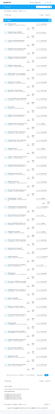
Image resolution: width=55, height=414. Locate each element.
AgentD (10, 41)
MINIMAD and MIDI (13, 356)
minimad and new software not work (17, 123)
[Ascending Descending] (39, 375)
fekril (10, 299)
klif (9, 266)
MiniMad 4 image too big (14, 65)
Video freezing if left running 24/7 (16, 331)
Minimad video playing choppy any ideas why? (20, 190)
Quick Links (8, 7)
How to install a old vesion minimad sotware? (19, 364)
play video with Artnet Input (15, 90)
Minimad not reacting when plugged (17, 57)
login (33, 2)
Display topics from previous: (13, 375)
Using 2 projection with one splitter (17, 215)
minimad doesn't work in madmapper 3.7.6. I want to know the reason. (26, 140)
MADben (43, 123)
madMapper (14, 11)
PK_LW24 (10, 50)
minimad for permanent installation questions (19, 265)
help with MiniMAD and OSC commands (18, 223)
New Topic (8, 15)
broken (10, 257)
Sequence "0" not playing (14, 82)
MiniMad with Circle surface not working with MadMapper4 (23, 115)
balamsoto (11, 349)
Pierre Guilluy (44, 24)
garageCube (7, 2)
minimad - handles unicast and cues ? (17, 156)
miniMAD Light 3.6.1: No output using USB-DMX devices (22, 289)
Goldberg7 (11, 58)
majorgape (11, 315)
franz (43, 215)
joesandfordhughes (12, 199)
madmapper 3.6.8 (12, 148)
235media (11, 108)
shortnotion (11, 133)
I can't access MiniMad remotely (16, 40)
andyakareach (11, 99)
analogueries (44, 273)
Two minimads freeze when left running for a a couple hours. (23, 314)
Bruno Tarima (11, 357)
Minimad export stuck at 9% (15, 173)
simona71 (10, 216)
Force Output (11, 107)
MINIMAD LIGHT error (13, 181)
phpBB (33, 408)
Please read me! (12, 24)
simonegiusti (11, 224)
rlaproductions (11, 282)
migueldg (10, 232)
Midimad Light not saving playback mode (18, 73)
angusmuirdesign (12, 182)
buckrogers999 (11, 241)
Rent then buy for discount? (15, 248)
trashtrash (11, 124)
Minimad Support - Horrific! (15, 198)
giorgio (10, 340)
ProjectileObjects (12, 207)
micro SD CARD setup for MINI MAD (17, 98)
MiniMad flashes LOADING (15, 32)
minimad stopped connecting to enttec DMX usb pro (21, 165)
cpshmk (10, 141)
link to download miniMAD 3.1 (15, 348)
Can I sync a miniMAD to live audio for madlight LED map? (23, 281)
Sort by (27, 375)
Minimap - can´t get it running (15, 306)
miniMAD (20, 11)
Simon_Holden (11, 75)
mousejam (11, 191)
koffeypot (11, 249)
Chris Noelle (11, 307)
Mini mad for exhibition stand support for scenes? (21, 240)
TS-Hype (10, 66)
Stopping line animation (14, 231)
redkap (10, 158)
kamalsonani (11, 91)
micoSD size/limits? (13, 256)
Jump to (46, 404)
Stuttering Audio (12, 323)
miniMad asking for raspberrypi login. (17, 206)
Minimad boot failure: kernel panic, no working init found (22, 132)
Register (39, 2)
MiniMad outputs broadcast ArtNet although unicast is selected (24, 49)
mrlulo (10, 365)
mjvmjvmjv (11, 33)
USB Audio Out (12, 273)
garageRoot (11, 25)
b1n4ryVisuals (11, 174)
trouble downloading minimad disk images (19, 339)
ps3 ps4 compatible (13, 298)
